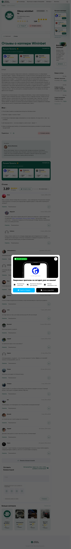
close (55, 259)
